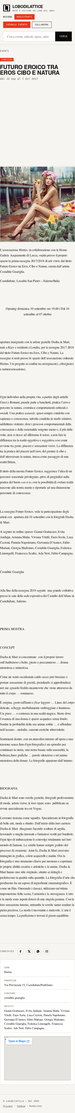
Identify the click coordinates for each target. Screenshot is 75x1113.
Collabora (42, 24)
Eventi (4, 51)
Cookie (21, 1106)
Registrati (24, 17)
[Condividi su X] (29, 951)
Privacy (8, 1106)
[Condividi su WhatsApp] (38, 951)
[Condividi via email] (46, 951)
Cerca (63, 36)
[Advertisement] (37, 122)
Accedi (7, 17)
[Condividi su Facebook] (20, 951)
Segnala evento (16, 24)
